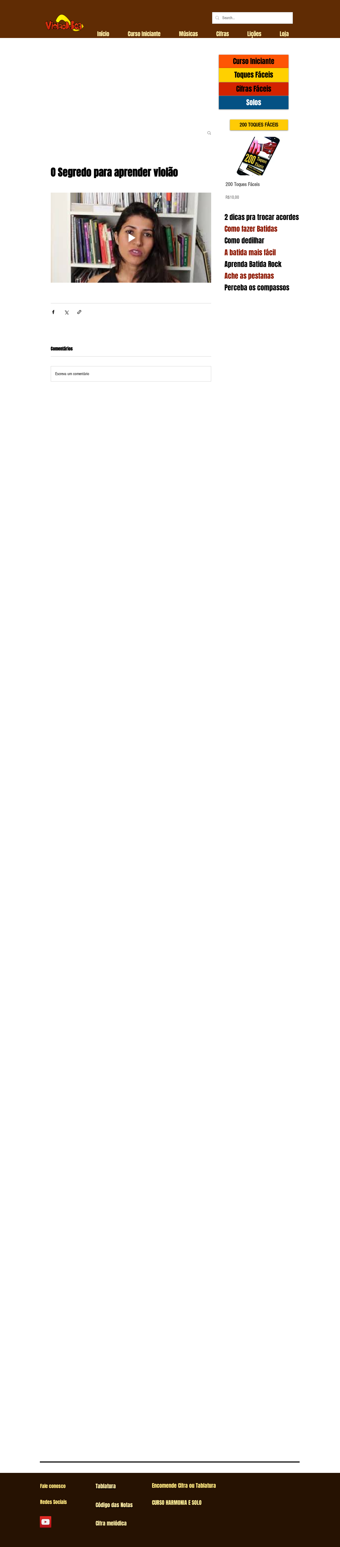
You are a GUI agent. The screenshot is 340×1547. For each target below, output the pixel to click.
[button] (144, 34)
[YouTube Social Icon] (45, 1522)
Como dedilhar (244, 240)
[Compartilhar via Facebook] (53, 312)
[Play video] (131, 238)
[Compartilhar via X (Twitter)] (66, 312)
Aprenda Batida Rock (253, 264)
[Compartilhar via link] (79, 312)
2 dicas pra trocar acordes (261, 217)
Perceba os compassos (256, 287)
